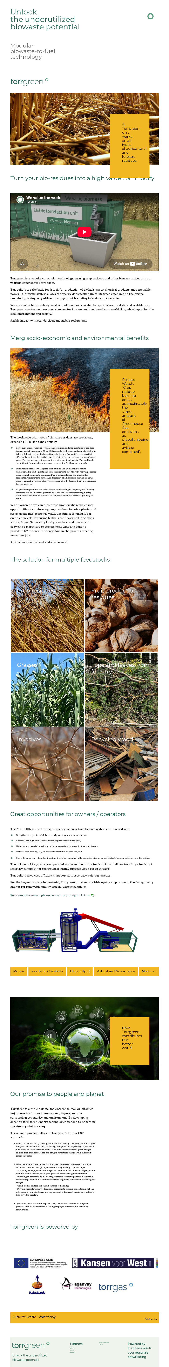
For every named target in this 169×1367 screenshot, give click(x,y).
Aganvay (72, 1352)
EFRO (71, 1347)
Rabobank (73, 1348)
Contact (101, 1344)
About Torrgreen (104, 1342)
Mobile (18, 971)
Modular (149, 971)
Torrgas (72, 1350)
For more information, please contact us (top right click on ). (52, 895)
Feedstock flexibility (47, 971)
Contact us (151, 1319)
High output (80, 971)
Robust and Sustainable (116, 971)
